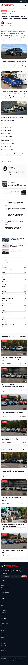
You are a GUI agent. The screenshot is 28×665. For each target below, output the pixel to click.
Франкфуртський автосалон (14, 324)
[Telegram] (8, 161)
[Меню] (25, 5)
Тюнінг (14, 317)
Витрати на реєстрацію (6, 632)
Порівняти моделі (5, 635)
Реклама (2, 662)
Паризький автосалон (14, 300)
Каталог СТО (3, 645)
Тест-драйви (4, 610)
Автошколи (3, 648)
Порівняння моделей (5, 587)
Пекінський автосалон (14, 303)
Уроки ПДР (14, 322)
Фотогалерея (4, 590)
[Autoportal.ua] (7, 5)
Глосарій (3, 625)
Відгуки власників (5, 592)
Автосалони (3, 643)
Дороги (14, 272)
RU (23, 1)
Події (14, 305)
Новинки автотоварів (14, 293)
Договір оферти (9, 660)
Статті (2, 603)
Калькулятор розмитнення (6, 628)
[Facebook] (10, 161)
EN (25, 1)
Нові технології (14, 296)
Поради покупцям (5, 607)
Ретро (14, 307)
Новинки (14, 291)
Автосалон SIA (14, 262)
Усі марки (3, 583)
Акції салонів (14, 265)
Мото (14, 286)
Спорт (14, 310)
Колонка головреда (14, 281)
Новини (14, 288)
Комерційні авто (14, 284)
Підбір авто (3, 585)
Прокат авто (3, 650)
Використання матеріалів (18, 660)
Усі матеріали (23, 336)
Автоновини (3, 600)
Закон (14, 279)
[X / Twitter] (13, 161)
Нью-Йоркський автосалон (14, 298)
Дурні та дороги (14, 274)
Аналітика (4, 11)
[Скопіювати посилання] (15, 161)
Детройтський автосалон (14, 269)
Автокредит (3, 630)
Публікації (3, 605)
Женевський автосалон (14, 277)
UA (20, 1)
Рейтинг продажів (5, 594)
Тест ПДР (3, 620)
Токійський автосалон (14, 314)
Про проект (3, 652)
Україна (14, 319)
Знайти (23, 576)
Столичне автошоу (14, 312)
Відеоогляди (3, 612)
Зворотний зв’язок (8, 662)
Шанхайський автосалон (14, 326)
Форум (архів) (4, 614)
